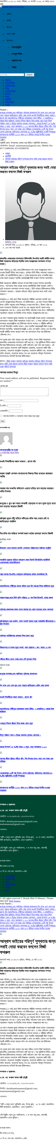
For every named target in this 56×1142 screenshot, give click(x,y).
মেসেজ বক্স (4, 386)
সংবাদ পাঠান (11, 34)
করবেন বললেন (38, 364)
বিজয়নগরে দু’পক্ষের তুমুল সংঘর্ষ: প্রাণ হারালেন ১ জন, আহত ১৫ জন (25, 647)
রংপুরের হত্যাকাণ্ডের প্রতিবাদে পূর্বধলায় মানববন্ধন (19, 112)
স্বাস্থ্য (14, 67)
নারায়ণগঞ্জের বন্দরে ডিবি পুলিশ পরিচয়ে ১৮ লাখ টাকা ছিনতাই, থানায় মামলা (26, 597)
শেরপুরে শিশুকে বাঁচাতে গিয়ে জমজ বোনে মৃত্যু (31, 121)
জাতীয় (9, 20)
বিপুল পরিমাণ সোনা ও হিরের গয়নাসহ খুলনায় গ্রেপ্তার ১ (26, 122)
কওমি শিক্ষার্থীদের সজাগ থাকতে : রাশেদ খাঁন (18, 461)
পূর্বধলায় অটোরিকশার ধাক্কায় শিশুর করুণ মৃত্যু (17, 635)
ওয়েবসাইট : (4, 410)
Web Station (14, 901)
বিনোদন (9, 27)
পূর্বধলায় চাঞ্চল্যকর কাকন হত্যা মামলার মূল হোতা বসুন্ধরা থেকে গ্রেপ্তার (26, 609)
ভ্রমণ (7, 96)
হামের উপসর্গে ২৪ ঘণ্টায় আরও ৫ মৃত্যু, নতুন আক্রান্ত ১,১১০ (27, 125)
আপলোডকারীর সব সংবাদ (9, 450)
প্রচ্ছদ (9, 14)
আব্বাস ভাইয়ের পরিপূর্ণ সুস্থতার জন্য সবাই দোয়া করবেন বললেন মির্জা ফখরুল (26, 362)
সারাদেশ (8, 80)
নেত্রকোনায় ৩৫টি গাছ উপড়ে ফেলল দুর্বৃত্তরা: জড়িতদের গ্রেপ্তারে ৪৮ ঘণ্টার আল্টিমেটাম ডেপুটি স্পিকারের (27, 130)
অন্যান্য (10, 40)
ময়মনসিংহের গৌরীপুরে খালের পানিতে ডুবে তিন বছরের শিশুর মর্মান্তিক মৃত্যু (27, 586)
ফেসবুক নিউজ (17, 54)
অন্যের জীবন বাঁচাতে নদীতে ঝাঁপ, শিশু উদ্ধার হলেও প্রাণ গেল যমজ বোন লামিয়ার (28, 127)
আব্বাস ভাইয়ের (22, 361)
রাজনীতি (8, 99)
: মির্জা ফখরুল (10, 361)
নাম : (2, 400)
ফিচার (7, 88)
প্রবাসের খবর (16, 60)
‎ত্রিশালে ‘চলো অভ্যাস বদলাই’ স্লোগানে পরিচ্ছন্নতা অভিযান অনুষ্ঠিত (25, 548)
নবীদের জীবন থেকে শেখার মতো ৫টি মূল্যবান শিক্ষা (18, 659)
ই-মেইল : (3, 405)
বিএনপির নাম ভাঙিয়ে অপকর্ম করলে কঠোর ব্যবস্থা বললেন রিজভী (26, 533)
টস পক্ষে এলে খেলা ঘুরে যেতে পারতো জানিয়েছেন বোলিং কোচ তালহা (27, 114)
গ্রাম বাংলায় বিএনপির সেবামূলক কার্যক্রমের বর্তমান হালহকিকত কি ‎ (24, 574)
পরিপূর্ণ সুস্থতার (10, 366)
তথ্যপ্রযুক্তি (16, 47)
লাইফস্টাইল (9, 102)
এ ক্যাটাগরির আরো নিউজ (9, 452)
